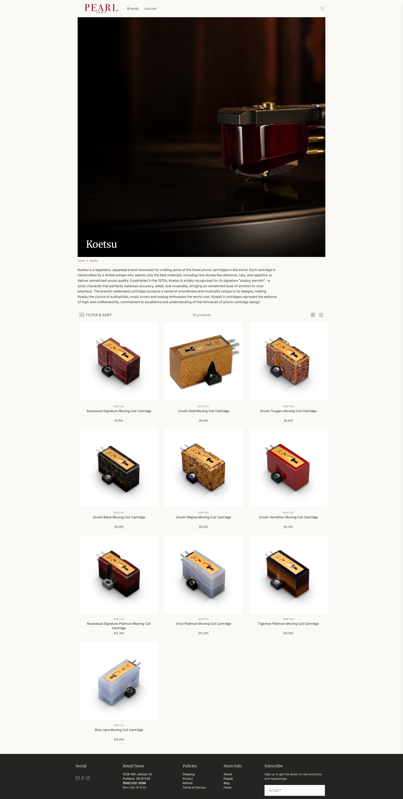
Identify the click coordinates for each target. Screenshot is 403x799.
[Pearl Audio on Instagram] (88, 779)
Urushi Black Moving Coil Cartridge (119, 517)
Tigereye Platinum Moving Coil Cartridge (288, 624)
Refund (187, 783)
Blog (227, 783)
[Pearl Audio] (101, 8)
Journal (150, 8)
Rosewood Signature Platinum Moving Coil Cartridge (119, 626)
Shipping (189, 774)
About (228, 774)
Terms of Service (194, 787)
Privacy (188, 778)
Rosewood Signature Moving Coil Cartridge (119, 411)
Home (81, 260)
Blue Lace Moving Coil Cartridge (119, 730)
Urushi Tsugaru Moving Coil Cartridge (288, 411)
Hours (228, 787)
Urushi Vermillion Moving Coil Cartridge (288, 517)
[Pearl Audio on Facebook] (83, 779)
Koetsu (94, 260)
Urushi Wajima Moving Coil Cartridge (203, 517)
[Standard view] (313, 315)
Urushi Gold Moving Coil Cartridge (203, 411)
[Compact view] (321, 315)
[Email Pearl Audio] (78, 779)
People (228, 778)
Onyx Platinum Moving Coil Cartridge (203, 624)
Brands (133, 8)
